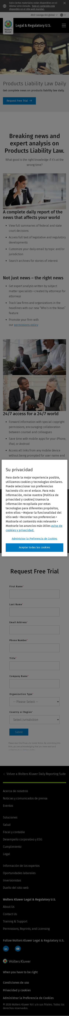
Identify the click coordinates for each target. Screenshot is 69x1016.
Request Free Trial (19, 100)
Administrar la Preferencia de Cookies (34, 538)
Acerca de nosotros (15, 791)
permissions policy (26, 325)
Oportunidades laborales (19, 873)
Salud (6, 825)
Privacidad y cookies (17, 990)
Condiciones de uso (16, 982)
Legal (6, 854)
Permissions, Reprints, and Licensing (26, 929)
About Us (8, 907)
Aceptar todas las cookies (34, 547)
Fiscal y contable (14, 832)
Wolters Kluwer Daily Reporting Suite (36, 774)
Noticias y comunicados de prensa (25, 798)
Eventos (8, 805)
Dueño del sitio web (16, 888)
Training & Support (15, 921)
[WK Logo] (17, 961)
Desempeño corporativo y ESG (22, 839)
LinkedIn (6, 949)
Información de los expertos (21, 866)
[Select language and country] (62, 15)
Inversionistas (12, 880)
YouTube (18, 949)
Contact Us (10, 914)
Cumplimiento (12, 846)
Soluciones (10, 817)
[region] (34, 508)
